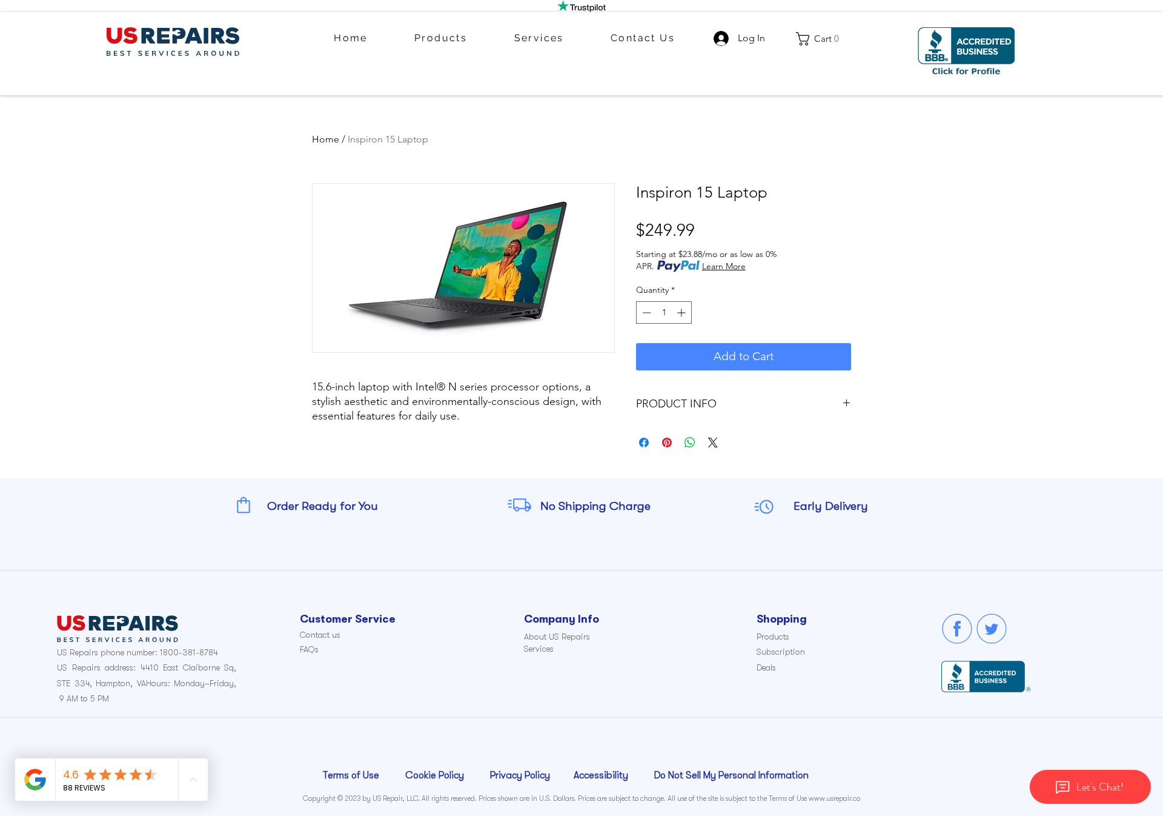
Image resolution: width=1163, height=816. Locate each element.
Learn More (724, 266)
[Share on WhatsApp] (690, 442)
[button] (821, 38)
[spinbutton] (664, 312)
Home (325, 139)
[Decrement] (645, 312)
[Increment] (682, 312)
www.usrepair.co (834, 798)
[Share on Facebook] (644, 442)
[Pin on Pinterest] (667, 442)
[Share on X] (713, 442)
